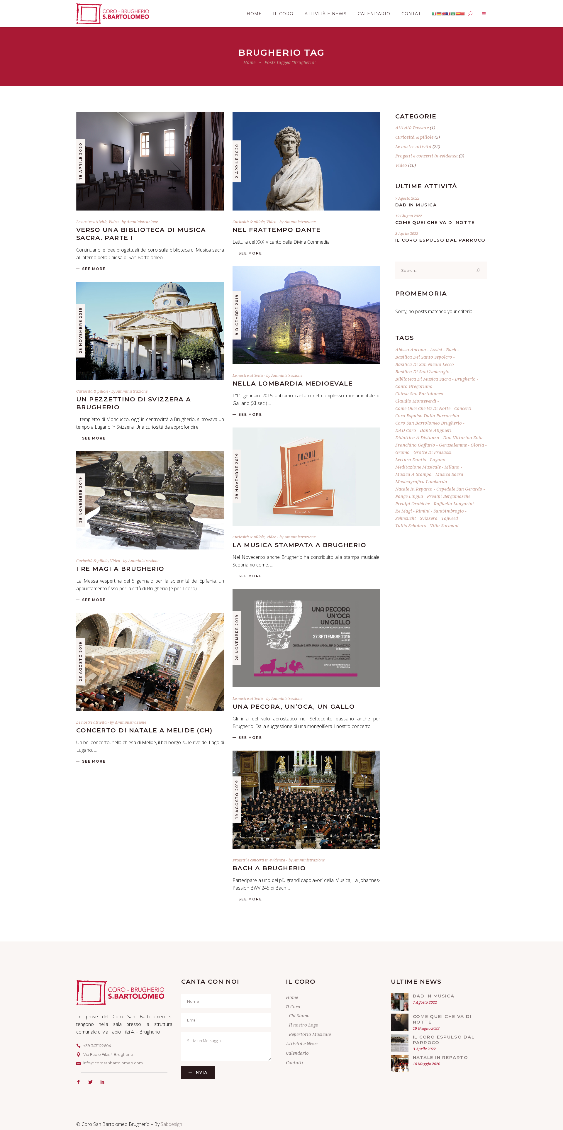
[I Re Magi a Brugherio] (150, 500)
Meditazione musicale (418, 467)
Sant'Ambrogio (448, 511)
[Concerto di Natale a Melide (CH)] (150, 662)
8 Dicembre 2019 (237, 314)
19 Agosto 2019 (237, 799)
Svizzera (428, 518)
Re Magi (403, 511)
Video (113, 221)
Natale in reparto (414, 489)
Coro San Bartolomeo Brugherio (428, 423)
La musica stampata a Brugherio (299, 545)
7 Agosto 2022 (407, 198)
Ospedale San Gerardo (459, 489)
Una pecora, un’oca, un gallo (294, 706)
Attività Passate (412, 127)
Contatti (294, 1062)
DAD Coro (405, 430)
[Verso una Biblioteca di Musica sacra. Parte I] (150, 161)
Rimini (423, 511)
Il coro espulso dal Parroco (440, 240)
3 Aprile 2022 (406, 233)
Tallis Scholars (410, 525)
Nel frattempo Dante (277, 229)
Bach (451, 349)
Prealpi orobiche (412, 503)
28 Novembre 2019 (80, 331)
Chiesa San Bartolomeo (419, 393)
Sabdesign (171, 1124)
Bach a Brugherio (269, 868)
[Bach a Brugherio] (306, 800)
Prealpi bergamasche (448, 496)
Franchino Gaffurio (415, 445)
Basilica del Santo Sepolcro (423, 357)
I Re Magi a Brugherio (120, 568)
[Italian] (434, 13)
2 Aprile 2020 (237, 161)
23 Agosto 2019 (80, 661)
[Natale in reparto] (399, 1063)
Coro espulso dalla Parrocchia (427, 415)
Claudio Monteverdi (415, 401)
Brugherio (465, 379)
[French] (448, 13)
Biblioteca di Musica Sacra (423, 379)
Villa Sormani (444, 525)
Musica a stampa (413, 474)
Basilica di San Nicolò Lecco (424, 364)
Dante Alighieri (436, 430)
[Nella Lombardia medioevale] (306, 315)
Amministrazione (142, 221)
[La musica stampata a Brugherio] (306, 476)
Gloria (477, 445)
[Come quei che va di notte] (399, 1022)
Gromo (402, 452)
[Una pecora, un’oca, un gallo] (306, 638)
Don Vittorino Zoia (463, 437)
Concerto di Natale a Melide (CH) (144, 730)
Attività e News (302, 1043)
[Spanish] (457, 13)
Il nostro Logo (303, 1025)
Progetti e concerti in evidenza (259, 860)
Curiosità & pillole (248, 221)
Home (249, 62)
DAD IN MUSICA (416, 205)
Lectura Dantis (410, 459)
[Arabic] (453, 13)
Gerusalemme (453, 445)
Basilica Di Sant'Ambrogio (422, 371)
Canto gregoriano (414, 386)
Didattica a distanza (417, 437)
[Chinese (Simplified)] (462, 13)
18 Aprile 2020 (80, 161)
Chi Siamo (299, 1015)
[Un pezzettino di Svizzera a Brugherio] (150, 331)
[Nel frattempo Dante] (306, 161)
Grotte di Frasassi (432, 452)
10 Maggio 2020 (426, 1063)
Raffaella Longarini (454, 503)
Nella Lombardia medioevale (293, 383)
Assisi (436, 349)
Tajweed (449, 518)
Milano (452, 467)
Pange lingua (409, 496)
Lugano (437, 459)
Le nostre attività (91, 221)
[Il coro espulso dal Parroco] (399, 1043)
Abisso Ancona (410, 349)
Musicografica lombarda (421, 481)
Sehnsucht (405, 518)
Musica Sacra (449, 474)
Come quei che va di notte (435, 222)
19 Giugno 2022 (408, 215)
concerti (463, 408)
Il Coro (293, 1006)
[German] (439, 13)
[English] (443, 13)
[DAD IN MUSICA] (399, 1002)
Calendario (297, 1053)
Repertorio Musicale (310, 1034)
